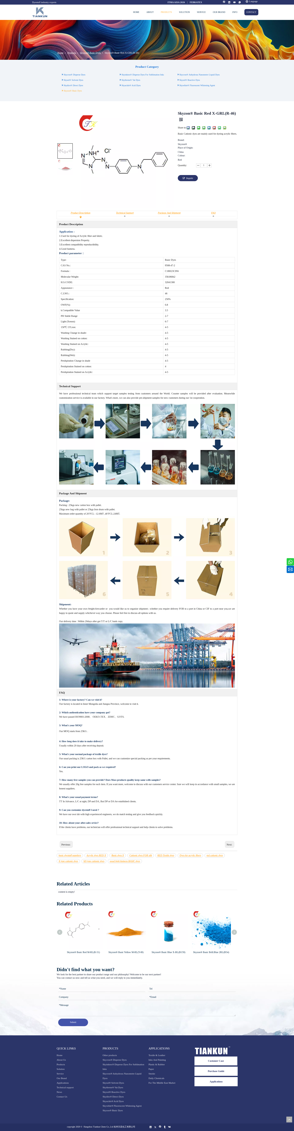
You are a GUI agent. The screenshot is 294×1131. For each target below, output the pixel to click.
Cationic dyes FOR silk (140, 855)
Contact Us (62, 1096)
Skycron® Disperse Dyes (74, 75)
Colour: (181, 155)
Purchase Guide (216, 1071)
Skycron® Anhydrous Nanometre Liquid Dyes (199, 75)
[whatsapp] (240, 2)
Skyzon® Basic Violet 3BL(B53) (211, 952)
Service (60, 1073)
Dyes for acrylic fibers (190, 855)
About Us (61, 1060)
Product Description (80, 213)
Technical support (65, 1087)
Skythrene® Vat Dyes (130, 80)
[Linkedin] (229, 2)
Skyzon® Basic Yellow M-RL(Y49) (83, 952)
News (59, 1092)
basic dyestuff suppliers (70, 855)
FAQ (213, 213)
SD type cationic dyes (93, 861)
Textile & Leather (157, 1055)
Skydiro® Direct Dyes (73, 85)
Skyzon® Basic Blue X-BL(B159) (126, 952)
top (289, 1119)
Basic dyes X (117, 855)
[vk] (170, 1127)
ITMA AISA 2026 (176, 2)
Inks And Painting (157, 1060)
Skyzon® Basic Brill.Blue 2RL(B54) (169, 952)
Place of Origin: (185, 148)
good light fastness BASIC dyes (125, 861)
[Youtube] (234, 2)
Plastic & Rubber (157, 1064)
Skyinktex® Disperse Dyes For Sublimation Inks (142, 75)
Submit (73, 1022)
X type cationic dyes (68, 861)
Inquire (189, 178)
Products (61, 1064)
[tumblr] (165, 1127)
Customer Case (216, 1061)
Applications (63, 1083)
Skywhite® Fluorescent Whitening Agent (197, 85)
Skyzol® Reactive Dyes (189, 80)
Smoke (152, 1073)
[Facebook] (224, 2)
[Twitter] (155, 1127)
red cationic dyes (215, 855)
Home (59, 1055)
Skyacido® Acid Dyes (131, 85)
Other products (110, 1055)
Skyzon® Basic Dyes (73, 91)
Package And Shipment (169, 213)
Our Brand (62, 1078)
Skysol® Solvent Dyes (73, 80)
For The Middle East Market (162, 1083)
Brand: (181, 140)
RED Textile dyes (165, 855)
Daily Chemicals (156, 1078)
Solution (61, 1069)
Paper (151, 1069)
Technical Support (125, 213)
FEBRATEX (196, 2)
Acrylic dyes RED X (96, 855)
